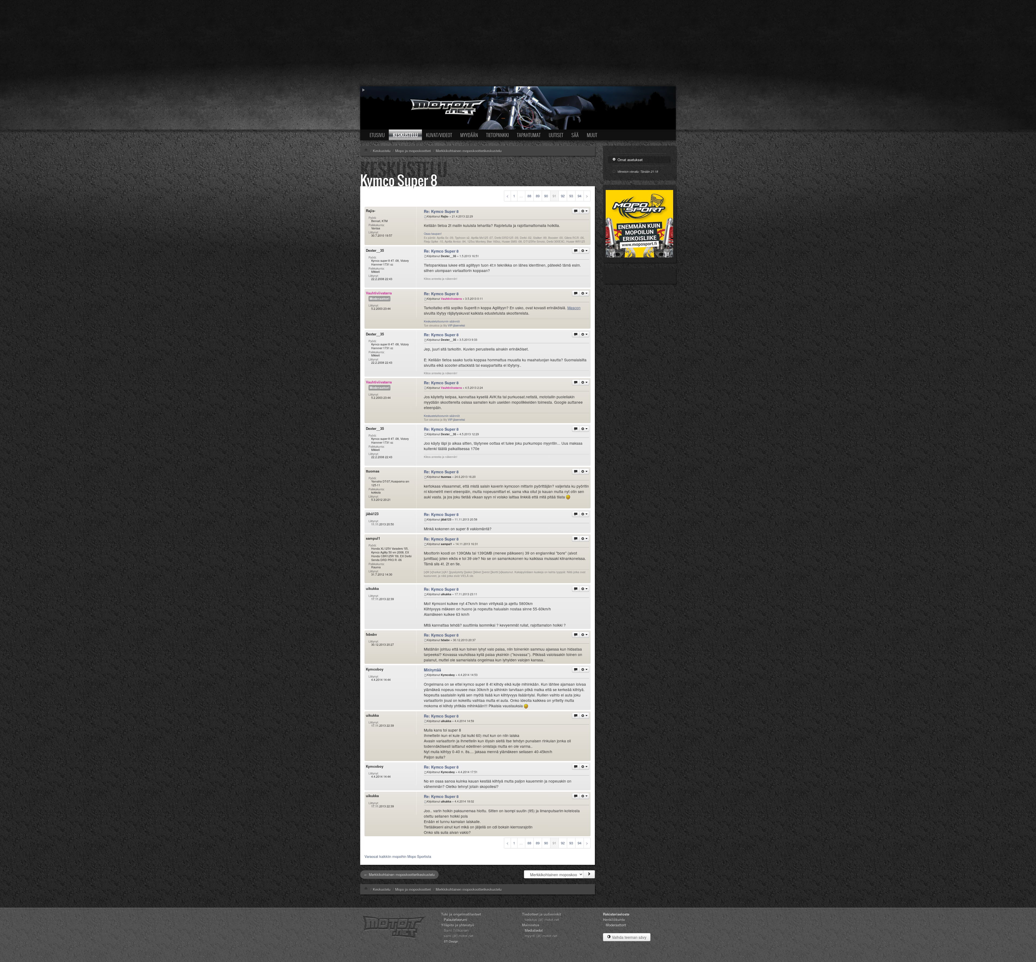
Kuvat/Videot (439, 135)
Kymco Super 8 (398, 180)
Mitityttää (432, 669)
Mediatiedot (534, 930)
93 (571, 195)
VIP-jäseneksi (456, 325)
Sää (575, 135)
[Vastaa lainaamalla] (576, 211)
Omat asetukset (629, 159)
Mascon (574, 307)
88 (529, 195)
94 (579, 195)
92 (563, 195)
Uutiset (556, 135)
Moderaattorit (616, 924)
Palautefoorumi (455, 919)
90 (546, 195)
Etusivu (377, 135)
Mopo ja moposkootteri (413, 889)
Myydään (469, 135)
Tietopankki (497, 135)
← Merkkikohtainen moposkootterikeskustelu (399, 874)
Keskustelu (405, 134)
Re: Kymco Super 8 (441, 211)
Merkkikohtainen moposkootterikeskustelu (469, 889)
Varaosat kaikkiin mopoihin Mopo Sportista (397, 856)
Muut (592, 135)
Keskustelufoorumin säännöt (442, 321)
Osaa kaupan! (433, 234)
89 (538, 195)
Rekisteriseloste (616, 914)
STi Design (451, 941)
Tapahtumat (529, 135)
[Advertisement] (518, 43)
